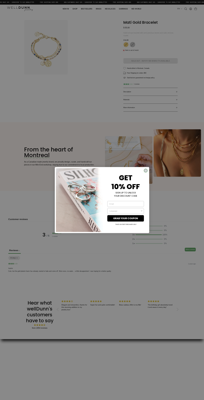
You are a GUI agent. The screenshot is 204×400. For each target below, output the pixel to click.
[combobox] (124, 211)
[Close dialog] (145, 170)
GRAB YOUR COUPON (125, 218)
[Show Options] (141, 211)
